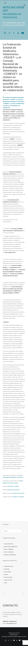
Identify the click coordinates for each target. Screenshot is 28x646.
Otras (5, 582)
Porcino (6, 574)
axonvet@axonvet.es (11, 623)
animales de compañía (13, 486)
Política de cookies (22, 636)
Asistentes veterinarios (10, 554)
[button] (24, 5)
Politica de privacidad (12, 636)
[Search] (14, 531)
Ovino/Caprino (7, 571)
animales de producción (13, 489)
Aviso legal (4, 636)
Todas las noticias (8, 543)
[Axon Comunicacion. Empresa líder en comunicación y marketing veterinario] (4, 5)
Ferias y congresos (8, 549)
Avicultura (6, 569)
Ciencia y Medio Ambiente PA (10, 546)
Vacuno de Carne (8, 577)
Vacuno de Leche (8, 580)
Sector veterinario (9, 552)
